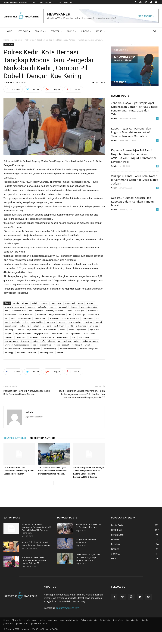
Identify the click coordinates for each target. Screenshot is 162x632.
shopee (8, 333)
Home (9, 31)
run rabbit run (50, 329)
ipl (98, 318)
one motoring (75, 322)
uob (34, 345)
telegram (34, 337)
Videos (85, 31)
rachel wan (59, 326)
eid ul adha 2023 (26, 314)
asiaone (31, 307)
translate (25, 341)
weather (88, 345)
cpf (30, 310)
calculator (42, 307)
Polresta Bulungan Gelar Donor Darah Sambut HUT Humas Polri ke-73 (34, 560)
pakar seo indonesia (69, 620)
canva (53, 307)
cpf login (39, 310)
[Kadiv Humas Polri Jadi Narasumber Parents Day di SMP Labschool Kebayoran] (19, 454)
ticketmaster (62, 337)
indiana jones (40, 318)
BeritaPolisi (118, 620)
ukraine (51, 341)
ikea (13, 318)
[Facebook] (135, 2)
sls (66, 333)
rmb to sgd (10, 329)
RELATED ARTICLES (15, 438)
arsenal (90, 303)
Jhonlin (42, 620)
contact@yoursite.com (67, 607)
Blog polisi (17, 620)
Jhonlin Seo (8, 623)
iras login (16, 322)
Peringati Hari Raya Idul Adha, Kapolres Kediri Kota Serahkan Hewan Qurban (26, 392)
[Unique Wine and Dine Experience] (65, 543)
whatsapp (9, 352)
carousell (63, 307)
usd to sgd (77, 345)
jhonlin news (30, 620)
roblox (21, 329)
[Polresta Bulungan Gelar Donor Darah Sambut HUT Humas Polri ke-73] (11, 561)
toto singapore (11, 341)
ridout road (81, 326)
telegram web (47, 337)
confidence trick (18, 310)
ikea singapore (24, 318)
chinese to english (89, 307)
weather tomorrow (68, 348)
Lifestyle (22, 31)
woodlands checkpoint (26, 352)
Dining (70, 31)
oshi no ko (24, 326)
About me (68, 2)
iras (6, 322)
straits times (89, 333)
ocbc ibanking (37, 322)
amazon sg (56, 303)
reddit (70, 326)
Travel (55, 31)
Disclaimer (49, 2)
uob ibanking (45, 345)
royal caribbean (34, 329)
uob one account (61, 345)
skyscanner (57, 333)
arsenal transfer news (14, 307)
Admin (9, 82)
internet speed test (70, 318)
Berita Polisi (105, 620)
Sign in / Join (38, 2)
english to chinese (57, 314)
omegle (62, 322)
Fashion (39, 31)
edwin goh (79, 310)
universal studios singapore (17, 345)
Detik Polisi (17, 40)
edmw (69, 310)
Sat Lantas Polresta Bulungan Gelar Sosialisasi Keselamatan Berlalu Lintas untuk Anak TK (52, 470)
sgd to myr (94, 329)
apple (80, 303)
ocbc (25, 322)
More (99, 31)
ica (6, 318)
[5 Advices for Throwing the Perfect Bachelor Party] (65, 528)
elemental (41, 314)
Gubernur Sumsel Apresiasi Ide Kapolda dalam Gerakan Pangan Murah (132, 201)
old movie (51, 322)
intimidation (88, 318)
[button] (155, 31)
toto (73, 337)
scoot (71, 329)
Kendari (145, 620)
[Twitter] (151, 2)
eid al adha (93, 310)
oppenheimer (11, 326)
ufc (43, 341)
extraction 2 (93, 314)
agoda (16, 303)
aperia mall (70, 303)
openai (99, 322)
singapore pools (41, 333)
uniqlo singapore (90, 341)
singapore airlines (23, 333)
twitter (35, 341)
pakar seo (52, 620)
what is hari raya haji (89, 348)
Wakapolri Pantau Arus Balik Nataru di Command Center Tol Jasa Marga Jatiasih (134, 179)
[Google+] (140, 2)
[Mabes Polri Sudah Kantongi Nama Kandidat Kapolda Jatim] (11, 546)
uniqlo (77, 341)
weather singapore (31, 348)
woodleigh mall (46, 352)
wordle (60, 352)
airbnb (34, 303)
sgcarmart (81, 329)
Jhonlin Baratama (39, 623)
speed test (76, 333)
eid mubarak (10, 314)
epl (70, 314)
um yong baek (64, 341)
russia (62, 329)
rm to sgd (94, 326)
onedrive (88, 322)
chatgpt (74, 307)
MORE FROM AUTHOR (42, 438)
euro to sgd (80, 314)
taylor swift (21, 337)
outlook (36, 326)
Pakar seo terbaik (89, 620)
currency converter (54, 310)
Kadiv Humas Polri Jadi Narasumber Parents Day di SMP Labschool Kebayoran (18, 470)
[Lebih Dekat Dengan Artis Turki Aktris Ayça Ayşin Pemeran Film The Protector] (65, 558)
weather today (50, 348)
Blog (59, 2)
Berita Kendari (132, 620)
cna (6, 310)
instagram (54, 318)
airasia (25, 303)
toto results (84, 337)
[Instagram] (145, 2)
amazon (44, 303)
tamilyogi (9, 337)
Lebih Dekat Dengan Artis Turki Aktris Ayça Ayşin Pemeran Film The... (88, 557)
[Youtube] (156, 2)
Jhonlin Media (22, 623)
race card (47, 326)
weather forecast (12, 348)
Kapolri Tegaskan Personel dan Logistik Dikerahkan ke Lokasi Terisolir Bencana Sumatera (131, 132)
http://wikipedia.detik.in (34, 417)
